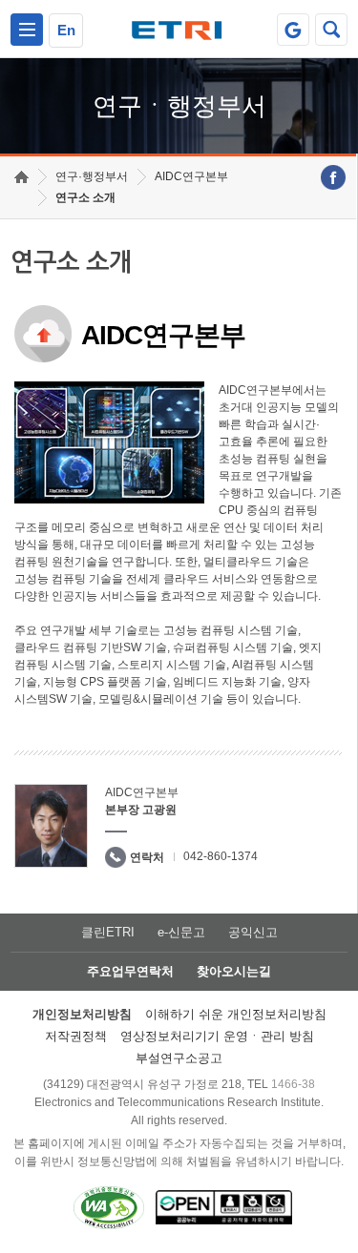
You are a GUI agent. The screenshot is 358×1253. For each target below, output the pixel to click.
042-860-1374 (220, 856)
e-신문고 (181, 932)
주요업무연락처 (130, 971)
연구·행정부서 (91, 176)
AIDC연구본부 (191, 176)
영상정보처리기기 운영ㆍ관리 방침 (217, 1036)
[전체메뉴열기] (27, 29)
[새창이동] (293, 29)
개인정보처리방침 (82, 1014)
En (66, 30)
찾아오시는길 (234, 971)
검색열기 (331, 29)
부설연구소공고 (179, 1058)
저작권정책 (76, 1036)
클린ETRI (108, 932)
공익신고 (253, 932)
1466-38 (293, 1084)
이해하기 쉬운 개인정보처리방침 (235, 1014)
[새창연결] (333, 177)
